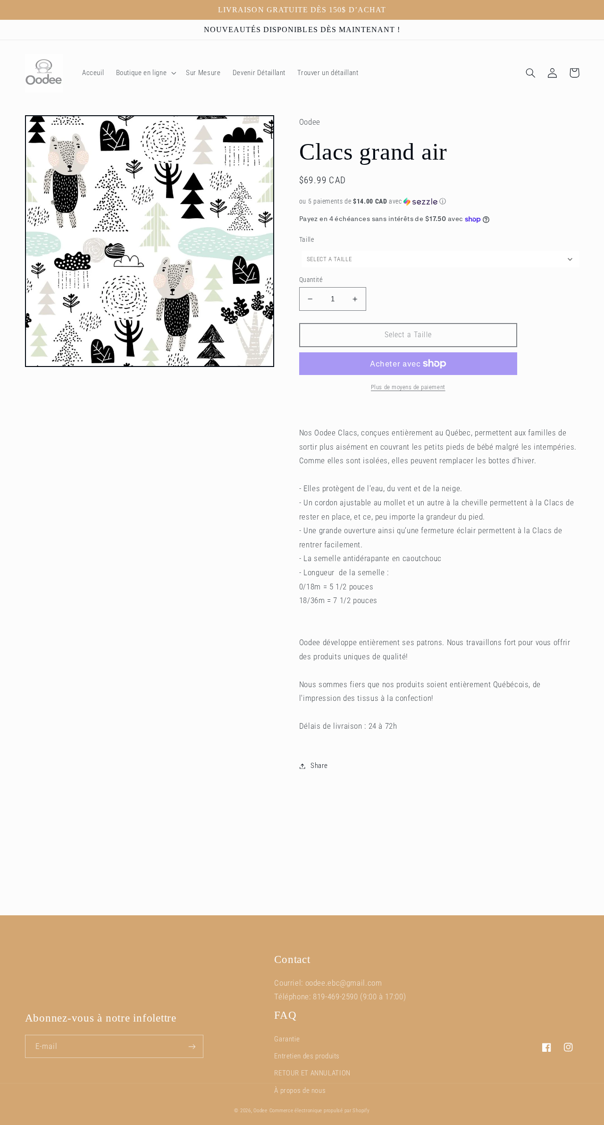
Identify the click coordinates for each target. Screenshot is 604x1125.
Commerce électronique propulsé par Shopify (319, 1111)
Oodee (260, 1111)
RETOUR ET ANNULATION (312, 1073)
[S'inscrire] (191, 1046)
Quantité (310, 279)
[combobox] (440, 259)
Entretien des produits (307, 1056)
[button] (145, 73)
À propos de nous (300, 1090)
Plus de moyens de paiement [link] (408, 387)
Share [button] (319, 765)
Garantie (287, 1039)
